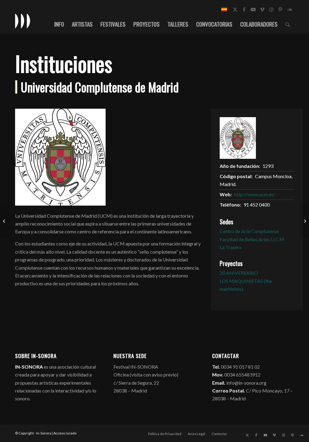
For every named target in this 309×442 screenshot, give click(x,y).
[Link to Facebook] (244, 9)
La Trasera (230, 247)
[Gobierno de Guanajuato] (4, 221)
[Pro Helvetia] (304, 221)
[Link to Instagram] (271, 9)
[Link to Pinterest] (280, 9)
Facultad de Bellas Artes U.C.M (252, 239)
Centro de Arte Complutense (249, 231)
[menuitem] (59, 24)
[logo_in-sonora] (22, 21)
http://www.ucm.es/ (254, 194)
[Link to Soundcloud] (289, 9)
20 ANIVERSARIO (239, 273)
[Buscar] (288, 24)
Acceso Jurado (64, 433)
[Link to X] (235, 9)
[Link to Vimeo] (262, 9)
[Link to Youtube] (253, 9)
